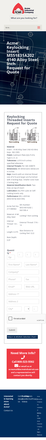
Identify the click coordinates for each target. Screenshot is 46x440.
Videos (24, 402)
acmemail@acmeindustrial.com (24, 369)
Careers (29, 396)
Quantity (10, 251)
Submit (12, 330)
